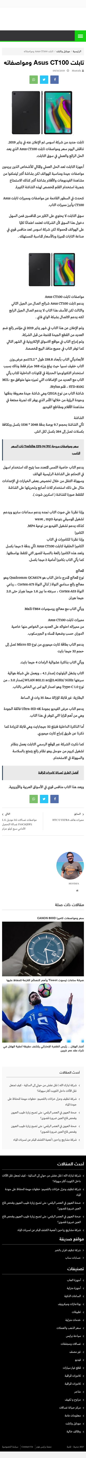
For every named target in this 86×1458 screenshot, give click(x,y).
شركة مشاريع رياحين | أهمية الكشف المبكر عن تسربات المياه (45, 1140)
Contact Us (27, 1446)
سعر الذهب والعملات (69, 1328)
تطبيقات (76, 1312)
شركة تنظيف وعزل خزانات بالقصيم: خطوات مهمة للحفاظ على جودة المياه (42, 1101)
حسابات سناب (73, 1258)
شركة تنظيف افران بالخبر (68, 1250)
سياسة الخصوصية (10, 1446)
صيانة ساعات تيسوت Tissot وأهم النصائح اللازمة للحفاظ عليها (45, 980)
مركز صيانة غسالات (70, 1408)
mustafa (76, 71)
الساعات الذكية (72, 1296)
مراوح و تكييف (73, 1400)
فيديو (78, 1360)
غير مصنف (75, 1352)
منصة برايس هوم (44, 1446)
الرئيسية (77, 51)
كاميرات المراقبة (73, 1376)
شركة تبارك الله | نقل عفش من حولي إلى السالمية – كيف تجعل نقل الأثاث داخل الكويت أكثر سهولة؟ (43, 1088)
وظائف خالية (74, 1431)
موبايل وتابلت (63, 51)
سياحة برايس (73, 1336)
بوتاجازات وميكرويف (69, 1304)
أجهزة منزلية (74, 1288)
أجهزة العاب (74, 1280)
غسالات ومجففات (71, 1344)
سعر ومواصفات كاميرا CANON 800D (60, 918)
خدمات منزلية (73, 1320)
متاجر (77, 1392)
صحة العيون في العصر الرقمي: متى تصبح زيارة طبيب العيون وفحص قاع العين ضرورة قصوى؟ (44, 1115)
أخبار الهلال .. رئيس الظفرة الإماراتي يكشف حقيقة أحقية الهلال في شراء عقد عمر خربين (43, 1049)
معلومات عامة (73, 1416)
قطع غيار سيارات (72, 1368)
